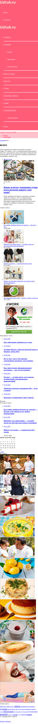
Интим (9, 52)
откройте (33, 709)
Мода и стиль (9, 74)
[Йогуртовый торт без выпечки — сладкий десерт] (17, 515)
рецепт (4, 714)
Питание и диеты (11, 96)
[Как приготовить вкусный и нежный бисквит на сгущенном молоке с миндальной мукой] (18, 619)
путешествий (24, 711)
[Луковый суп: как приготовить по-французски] (17, 660)
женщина (24, 706)
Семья (6, 103)
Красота (7, 81)
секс (19, 714)
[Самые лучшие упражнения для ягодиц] (17, 702)
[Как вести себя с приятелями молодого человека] (17, 474)
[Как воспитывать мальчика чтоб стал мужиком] (17, 557)
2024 (1, 706)
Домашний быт (10, 110)
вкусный (6, 706)
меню (9, 709)
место (17, 709)
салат (15, 714)
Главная (2, 140)
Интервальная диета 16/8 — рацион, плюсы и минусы (21, 298)
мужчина (27, 709)
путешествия (33, 712)
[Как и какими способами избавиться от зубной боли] (17, 681)
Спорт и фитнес (12, 66)
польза (1, 711)
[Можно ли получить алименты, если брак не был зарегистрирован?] (13, 279)
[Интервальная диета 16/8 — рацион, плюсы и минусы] (14, 296)
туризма (28, 714)
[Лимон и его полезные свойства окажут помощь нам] (17, 578)
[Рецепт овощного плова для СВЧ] (17, 598)
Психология (11, 59)
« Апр (2, 451)
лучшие (3, 709)
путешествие (17, 711)
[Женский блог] (7, 3)
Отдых (6, 88)
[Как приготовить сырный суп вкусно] (17, 536)
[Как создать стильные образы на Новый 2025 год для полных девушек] (18, 495)
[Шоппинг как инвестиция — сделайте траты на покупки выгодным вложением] (14, 242)
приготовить (8, 711)
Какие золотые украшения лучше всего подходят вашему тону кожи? (21, 189)
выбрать (12, 706)
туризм (22, 714)
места (13, 709)
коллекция (31, 706)
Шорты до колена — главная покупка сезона (18, 263)
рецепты (10, 714)
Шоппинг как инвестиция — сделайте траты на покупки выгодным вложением (19, 245)
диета (17, 706)
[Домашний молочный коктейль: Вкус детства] (17, 640)
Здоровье (7, 44)
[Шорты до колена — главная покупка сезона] (14, 262)
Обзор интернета (12, 118)
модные (21, 709)
